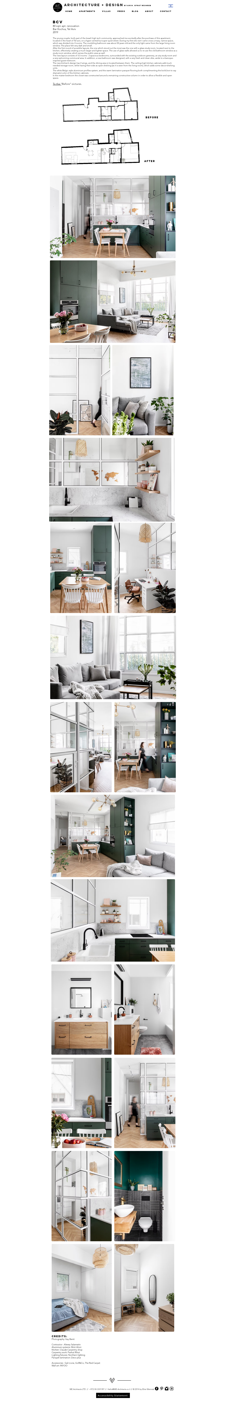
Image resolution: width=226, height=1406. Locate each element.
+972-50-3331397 (96, 1389)
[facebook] (157, 1388)
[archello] (171, 1388)
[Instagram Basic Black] (166, 1388)
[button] (149, 10)
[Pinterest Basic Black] (161, 1388)
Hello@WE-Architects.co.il (119, 1389)
